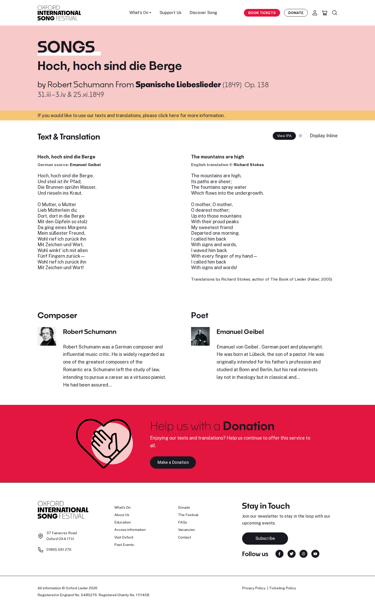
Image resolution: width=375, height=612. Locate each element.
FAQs (182, 522)
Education (122, 522)
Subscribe (265, 538)
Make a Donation (173, 462)
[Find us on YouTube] (315, 553)
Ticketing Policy (282, 588)
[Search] (335, 13)
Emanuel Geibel (85, 164)
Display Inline (324, 135)
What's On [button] (138, 12)
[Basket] (325, 13)
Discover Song (203, 12)
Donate (296, 13)
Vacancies (186, 530)
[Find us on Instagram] (303, 553)
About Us (121, 515)
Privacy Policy (253, 588)
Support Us (170, 12)
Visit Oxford (123, 537)
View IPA (284, 136)
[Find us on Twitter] (292, 553)
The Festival (188, 515)
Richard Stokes (249, 164)
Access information (130, 530)
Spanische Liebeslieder (179, 84)
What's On (122, 507)
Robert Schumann (80, 84)
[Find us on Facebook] (279, 553)
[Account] (315, 13)
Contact (184, 537)
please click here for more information (183, 115)
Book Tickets (262, 13)
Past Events (124, 545)
